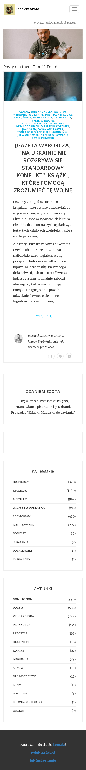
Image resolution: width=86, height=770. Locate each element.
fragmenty (21, 559)
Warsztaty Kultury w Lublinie (42, 123)
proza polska (23, 616)
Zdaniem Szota (27, 9)
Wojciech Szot (37, 336)
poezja (18, 607)
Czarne (24, 112)
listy (17, 685)
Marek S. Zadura (42, 121)
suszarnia (20, 542)
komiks (18, 650)
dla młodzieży (24, 676)
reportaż (20, 633)
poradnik (20, 693)
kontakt (59, 745)
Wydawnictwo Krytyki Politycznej (37, 115)
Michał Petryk (42, 117)
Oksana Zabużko (27, 126)
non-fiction (22, 599)
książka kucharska (27, 702)
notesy (18, 710)
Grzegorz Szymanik (54, 135)
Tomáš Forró (26, 132)
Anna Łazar (55, 129)
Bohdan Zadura (41, 112)
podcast (19, 533)
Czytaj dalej (43, 316)
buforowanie (23, 525)
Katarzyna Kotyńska (54, 126)
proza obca (47, 347)
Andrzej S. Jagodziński (52, 132)
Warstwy (60, 112)
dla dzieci (21, 642)
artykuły (45, 341)
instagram (21, 482)
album (18, 667)
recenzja (20, 490)
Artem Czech (62, 117)
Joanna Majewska (34, 129)
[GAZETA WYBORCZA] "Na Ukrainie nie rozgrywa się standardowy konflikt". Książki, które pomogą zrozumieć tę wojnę (43, 168)
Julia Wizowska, (28, 135)
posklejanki (22, 550)
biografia (20, 659)
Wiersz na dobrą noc (29, 507)
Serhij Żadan (22, 117)
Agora (67, 115)
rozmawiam (22, 516)
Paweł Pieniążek (43, 138)
